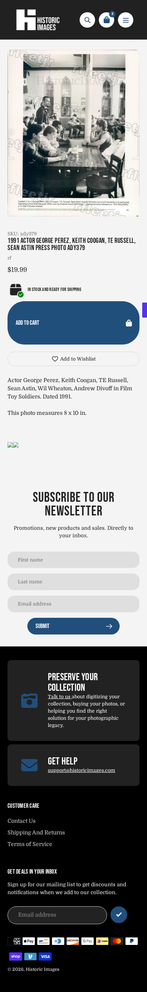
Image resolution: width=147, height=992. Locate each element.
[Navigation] (125, 20)
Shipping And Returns (36, 833)
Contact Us (22, 821)
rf (9, 258)
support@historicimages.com (81, 770)
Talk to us (60, 696)
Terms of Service (30, 844)
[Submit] (118, 914)
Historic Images (42, 969)
